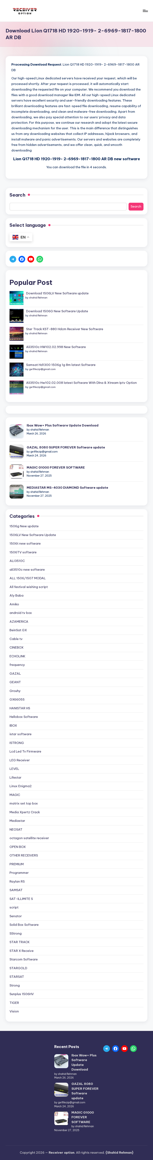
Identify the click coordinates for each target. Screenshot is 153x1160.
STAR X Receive (22, 951)
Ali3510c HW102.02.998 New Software (56, 347)
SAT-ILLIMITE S (21, 899)
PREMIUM (17, 864)
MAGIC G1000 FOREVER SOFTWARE (56, 467)
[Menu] (145, 11)
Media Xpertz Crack (25, 812)
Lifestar (15, 777)
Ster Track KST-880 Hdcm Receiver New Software (64, 329)
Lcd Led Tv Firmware (25, 751)
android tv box (21, 613)
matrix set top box (24, 803)
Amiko (14, 604)
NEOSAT (16, 829)
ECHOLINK (17, 656)
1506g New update (24, 526)
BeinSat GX (18, 630)
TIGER (14, 1003)
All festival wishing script (29, 587)
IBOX (13, 725)
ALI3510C (17, 561)
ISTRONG (17, 743)
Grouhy (15, 691)
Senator (16, 916)
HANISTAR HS (20, 708)
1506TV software (23, 552)
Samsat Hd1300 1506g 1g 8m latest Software (61, 365)
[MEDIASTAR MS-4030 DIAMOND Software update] (17, 492)
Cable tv (16, 639)
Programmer (19, 873)
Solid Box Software (24, 925)
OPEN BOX (18, 847)
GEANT (15, 682)
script (14, 907)
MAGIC (15, 795)
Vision (14, 1011)
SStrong (16, 933)
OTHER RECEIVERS (24, 855)
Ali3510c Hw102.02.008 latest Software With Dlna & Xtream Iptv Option (81, 383)
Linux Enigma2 (21, 786)
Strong (15, 985)
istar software (21, 734)
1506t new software (25, 543)
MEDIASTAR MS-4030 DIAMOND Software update (67, 488)
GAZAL (15, 673)
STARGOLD (18, 968)
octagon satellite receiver (29, 838)
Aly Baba (17, 595)
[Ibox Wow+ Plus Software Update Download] (17, 431)
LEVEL (14, 769)
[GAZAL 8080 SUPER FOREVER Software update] (17, 451)
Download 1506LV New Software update (57, 293)
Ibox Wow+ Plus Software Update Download (63, 425)
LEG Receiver (20, 760)
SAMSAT (16, 890)
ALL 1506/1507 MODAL (28, 578)
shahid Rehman (38, 297)
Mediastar (17, 821)
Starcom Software (24, 959)
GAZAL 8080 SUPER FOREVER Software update (66, 447)
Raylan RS (17, 881)
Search (17, 195)
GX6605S (17, 699)
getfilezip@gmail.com (42, 369)
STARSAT (17, 977)
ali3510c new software (27, 570)
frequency (17, 665)
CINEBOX (17, 647)
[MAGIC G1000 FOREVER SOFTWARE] (17, 471)
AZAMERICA (19, 621)
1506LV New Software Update (33, 535)
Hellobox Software (24, 717)
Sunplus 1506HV (22, 994)
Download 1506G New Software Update (57, 311)
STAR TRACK (20, 942)
